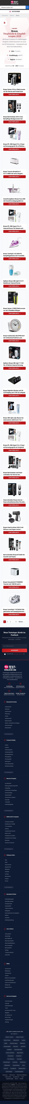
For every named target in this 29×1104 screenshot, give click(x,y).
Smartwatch (10, 1056)
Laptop (23, 1040)
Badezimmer (8, 867)
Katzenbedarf (8, 795)
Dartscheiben (9, 1071)
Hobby (6, 745)
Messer (6, 915)
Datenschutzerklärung (18, 653)
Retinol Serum (7, 1040)
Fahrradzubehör (8, 749)
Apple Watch (20, 1052)
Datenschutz (12, 1075)
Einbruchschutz (8, 725)
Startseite (5, 15)
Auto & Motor (10, 929)
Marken (12, 15)
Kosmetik (7, 799)
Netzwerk (7, 840)
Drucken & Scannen (9, 842)
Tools (6, 1008)
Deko (6, 862)
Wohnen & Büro (11, 855)
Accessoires (8, 968)
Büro (6, 860)
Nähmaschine (22, 1068)
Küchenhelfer (8, 906)
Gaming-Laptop (13, 1043)
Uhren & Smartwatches (10, 982)
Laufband (23, 1046)
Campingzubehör (9, 752)
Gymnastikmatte (18, 1049)
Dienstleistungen (9, 1005)
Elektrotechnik (8, 720)
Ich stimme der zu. (16, 653)
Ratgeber (7, 1012)
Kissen (6, 881)
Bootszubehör (8, 947)
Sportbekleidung (9, 754)
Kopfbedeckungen (9, 980)
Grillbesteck (7, 1065)
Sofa (23, 1065)
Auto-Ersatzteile (8, 945)
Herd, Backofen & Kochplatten (12, 913)
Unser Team (8, 1017)
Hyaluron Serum (20, 1037)
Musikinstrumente (9, 766)
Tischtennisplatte (19, 1071)
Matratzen (7, 869)
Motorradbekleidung (10, 943)
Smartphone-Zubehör (10, 835)
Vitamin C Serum (9, 1037)
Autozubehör (8, 933)
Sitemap (7, 1022)
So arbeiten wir (8, 1015)
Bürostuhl (15, 1046)
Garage (6, 950)
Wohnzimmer (8, 864)
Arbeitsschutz (8, 718)
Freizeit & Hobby (11, 740)
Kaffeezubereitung (9, 920)
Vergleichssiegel (9, 1019)
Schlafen (7, 871)
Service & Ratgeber (12, 996)
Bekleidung (7, 971)
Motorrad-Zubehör (9, 940)
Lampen (7, 874)
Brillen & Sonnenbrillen (10, 978)
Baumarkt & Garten (12, 702)
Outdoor (7, 747)
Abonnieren (14, 650)
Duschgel (19, 1059)
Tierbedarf (7, 802)
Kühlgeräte (7, 910)
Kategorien (16, 11)
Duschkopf (13, 1068)
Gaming (7, 828)
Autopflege (7, 936)
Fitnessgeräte (8, 759)
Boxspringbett (7, 1046)
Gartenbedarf (8, 706)
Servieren (7, 917)
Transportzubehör (9, 952)
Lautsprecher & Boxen (10, 831)
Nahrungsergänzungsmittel (11, 785)
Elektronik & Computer (13, 816)
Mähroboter (16, 1040)
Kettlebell (9, 1049)
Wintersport (7, 761)
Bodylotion (18, 1056)
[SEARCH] (27, 7)
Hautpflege (7, 788)
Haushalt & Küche (11, 894)
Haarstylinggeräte (9, 804)
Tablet (5, 1043)
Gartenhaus (22, 1062)
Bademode (7, 984)
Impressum (4, 1075)
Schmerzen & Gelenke (10, 797)
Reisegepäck (8, 756)
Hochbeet (15, 1062)
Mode (8, 963)
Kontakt (21, 1078)
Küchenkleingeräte (9, 899)
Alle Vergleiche (14, 1033)
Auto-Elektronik (8, 938)
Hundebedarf (8, 783)
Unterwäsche (8, 973)
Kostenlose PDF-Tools (10, 1010)
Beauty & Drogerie (11, 778)
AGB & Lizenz (8, 1076)
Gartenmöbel (8, 711)
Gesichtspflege (8, 792)
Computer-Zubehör (9, 821)
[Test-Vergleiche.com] (10, 668)
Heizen (6, 716)
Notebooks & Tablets (10, 824)
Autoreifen (7, 954)
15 (16, 622)
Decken (7, 878)
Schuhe (7, 975)
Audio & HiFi (8, 833)
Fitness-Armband (10, 1052)
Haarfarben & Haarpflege (11, 790)
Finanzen (7, 1003)
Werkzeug (7, 713)
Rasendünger (7, 1062)
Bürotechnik (8, 876)
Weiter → (22, 622)
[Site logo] (14, 2)
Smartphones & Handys (10, 838)
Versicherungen (8, 1001)
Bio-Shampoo (11, 1059)
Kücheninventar (8, 903)
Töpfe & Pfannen (9, 908)
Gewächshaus (16, 1065)
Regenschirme (8, 987)
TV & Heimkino (8, 826)
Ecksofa (6, 1068)
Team (22, 1076)
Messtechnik (8, 727)
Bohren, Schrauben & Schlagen (12, 723)
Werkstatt (7, 709)
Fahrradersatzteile (9, 763)
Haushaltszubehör (9, 901)
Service (16, 1078)
